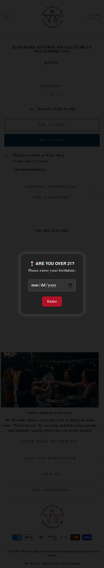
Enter (52, 301)
